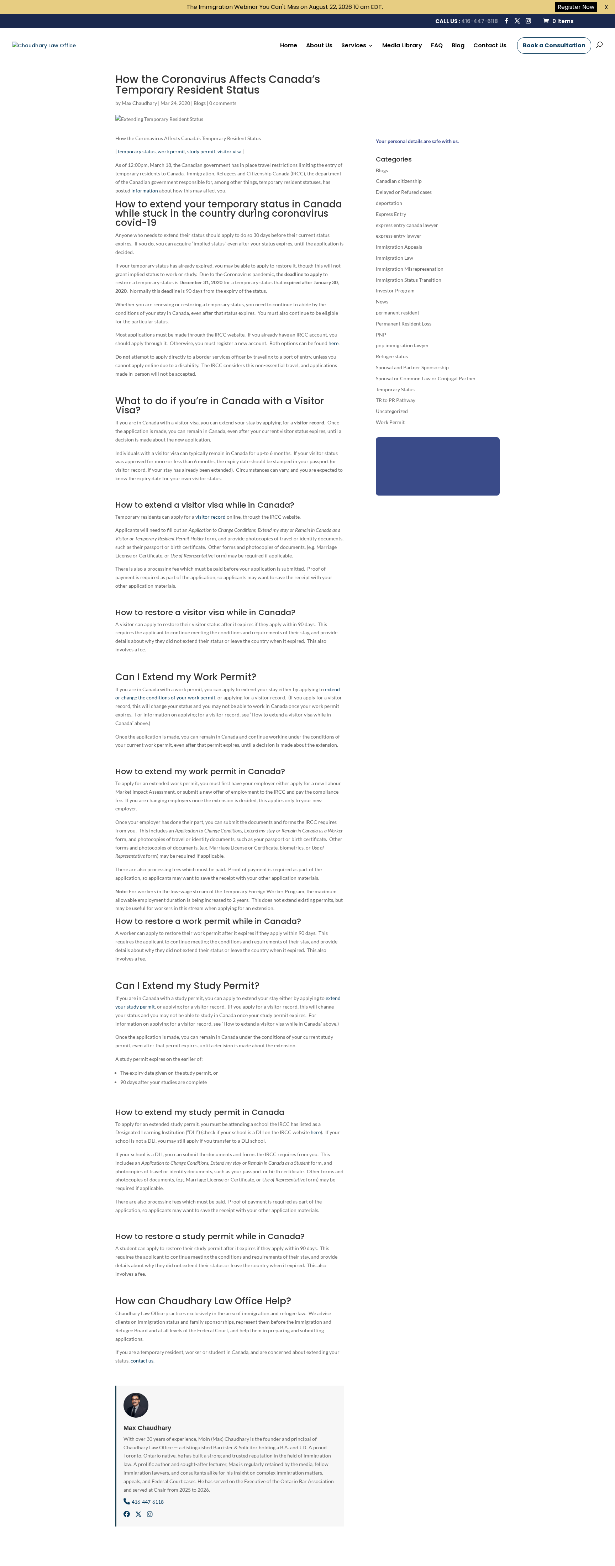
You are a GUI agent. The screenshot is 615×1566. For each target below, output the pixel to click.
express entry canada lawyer (407, 225)
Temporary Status (395, 389)
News (382, 301)
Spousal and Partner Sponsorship (412, 367)
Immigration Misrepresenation (409, 269)
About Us (319, 46)
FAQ (437, 46)
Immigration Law (394, 258)
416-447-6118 (479, 21)
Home (288, 46)
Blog (458, 46)
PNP (381, 335)
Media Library (402, 46)
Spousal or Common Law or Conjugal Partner (426, 378)
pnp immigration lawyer (402, 345)
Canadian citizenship (399, 181)
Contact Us (489, 46)
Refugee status (392, 356)
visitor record (210, 517)
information (144, 190)
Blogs (200, 103)
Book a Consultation (554, 45)
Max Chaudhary (139, 103)
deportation (389, 203)
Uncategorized (392, 411)
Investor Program (395, 290)
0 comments (222, 103)
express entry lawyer (398, 236)
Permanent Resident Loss (403, 324)
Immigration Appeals (399, 247)
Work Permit (390, 422)
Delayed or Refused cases (404, 192)
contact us (142, 1361)
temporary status (137, 151)
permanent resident (397, 313)
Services (353, 46)
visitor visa (229, 151)
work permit (171, 151)
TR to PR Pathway (395, 400)
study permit (201, 151)
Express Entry (391, 214)
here (333, 343)
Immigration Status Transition (408, 280)
